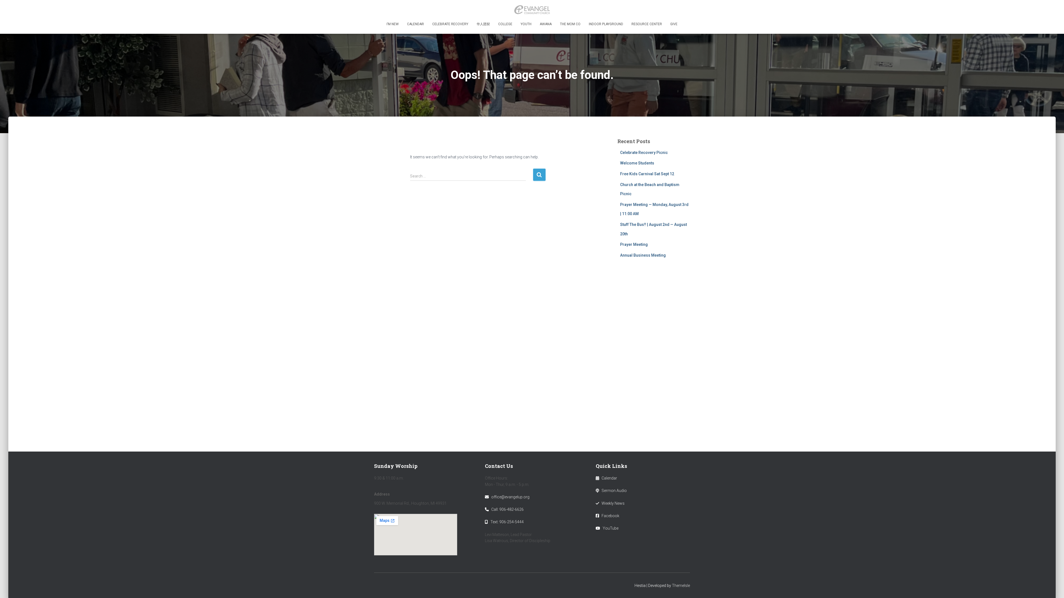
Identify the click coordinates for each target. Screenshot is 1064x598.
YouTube (610, 528)
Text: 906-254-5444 (507, 522)
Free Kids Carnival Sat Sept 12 (647, 174)
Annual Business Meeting (643, 255)
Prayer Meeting (634, 244)
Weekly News (613, 503)
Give (673, 24)
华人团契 (483, 24)
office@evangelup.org (510, 497)
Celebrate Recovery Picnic (644, 152)
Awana (546, 24)
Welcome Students (637, 163)
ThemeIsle (681, 585)
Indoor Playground (606, 24)
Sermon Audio (614, 490)
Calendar (415, 24)
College (505, 24)
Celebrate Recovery (450, 24)
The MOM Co (570, 24)
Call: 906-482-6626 (507, 509)
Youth (526, 24)
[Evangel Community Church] (532, 10)
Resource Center (646, 24)
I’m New (393, 24)
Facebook (610, 516)
